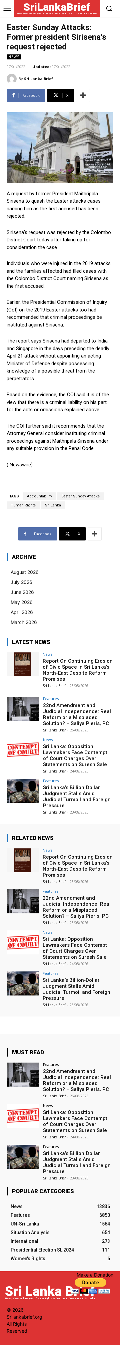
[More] (83, 95)
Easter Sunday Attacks (80, 496)
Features (51, 698)
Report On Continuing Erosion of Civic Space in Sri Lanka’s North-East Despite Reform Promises (78, 670)
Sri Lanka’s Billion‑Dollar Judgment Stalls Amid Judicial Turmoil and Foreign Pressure (77, 796)
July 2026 (21, 582)
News (13, 56)
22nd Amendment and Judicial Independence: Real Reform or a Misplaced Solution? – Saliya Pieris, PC (77, 714)
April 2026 (22, 612)
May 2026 (22, 602)
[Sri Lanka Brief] (13, 79)
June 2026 (22, 592)
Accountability (39, 496)
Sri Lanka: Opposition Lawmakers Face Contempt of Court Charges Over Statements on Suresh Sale (75, 755)
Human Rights (23, 505)
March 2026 (24, 622)
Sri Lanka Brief (38, 78)
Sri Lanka (53, 505)
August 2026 (25, 572)
